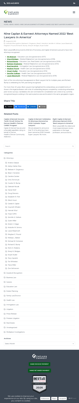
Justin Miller (12, 221)
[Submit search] (73, 146)
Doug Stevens (13, 193)
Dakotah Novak (13, 186)
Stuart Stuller (44, 45)
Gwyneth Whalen (14, 207)
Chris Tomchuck (13, 180)
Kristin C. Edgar (13, 224)
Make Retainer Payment (39, 370)
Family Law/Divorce (13, 296)
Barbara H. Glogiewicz (29, 43)
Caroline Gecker (13, 176)
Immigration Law (12, 305)
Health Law (10, 300)
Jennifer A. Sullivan (54, 43)
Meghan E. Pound (10, 45)
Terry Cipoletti (13, 258)
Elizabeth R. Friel (14, 197)
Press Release (11, 314)
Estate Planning (12, 291)
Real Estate (10, 323)
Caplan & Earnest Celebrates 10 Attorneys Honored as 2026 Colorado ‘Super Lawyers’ (39, 122)
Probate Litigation (12, 318)
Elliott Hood (12, 200)
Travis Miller (12, 265)
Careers (9, 282)
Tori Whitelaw (13, 261)
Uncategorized (11, 327)
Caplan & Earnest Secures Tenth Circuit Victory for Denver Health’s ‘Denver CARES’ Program (14, 122)
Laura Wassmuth (66, 43)
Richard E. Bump (21, 45)
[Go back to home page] (39, 358)
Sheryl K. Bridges (33, 45)
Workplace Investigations (15, 332)
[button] (74, 12)
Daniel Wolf (12, 190)
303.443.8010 (13, 3)
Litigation (9, 309)
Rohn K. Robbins (14, 248)
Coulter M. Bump (14, 183)
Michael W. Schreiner (15, 241)
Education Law (11, 287)
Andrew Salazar (13, 163)
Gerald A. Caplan (13, 204)
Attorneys (9, 158)
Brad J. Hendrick (42, 43)
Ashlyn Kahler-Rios (14, 166)
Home (6, 24)
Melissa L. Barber (14, 238)
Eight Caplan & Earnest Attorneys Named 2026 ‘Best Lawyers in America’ (63, 121)
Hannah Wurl (12, 210)
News (11, 24)
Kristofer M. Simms (15, 227)
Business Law (11, 277)
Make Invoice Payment (39, 364)
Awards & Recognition (13, 43)
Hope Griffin (12, 214)
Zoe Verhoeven (13, 268)
